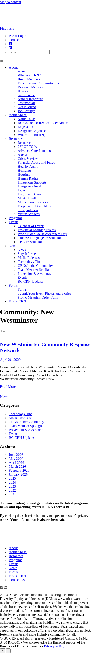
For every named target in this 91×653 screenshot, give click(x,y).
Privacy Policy (54, 646)
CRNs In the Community (35, 265)
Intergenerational (29, 186)
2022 (12, 490)
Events (13, 222)
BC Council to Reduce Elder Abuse (43, 123)
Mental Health (28, 198)
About (13, 67)
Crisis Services (28, 158)
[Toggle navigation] (2, 61)
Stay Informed (28, 254)
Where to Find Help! (32, 135)
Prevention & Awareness (35, 273)
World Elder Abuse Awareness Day (42, 234)
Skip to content (10, 2)
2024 (12, 482)
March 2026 (17, 466)
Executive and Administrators (38, 83)
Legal (22, 190)
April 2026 (16, 462)
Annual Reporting (30, 99)
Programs (15, 218)
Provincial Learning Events (37, 230)
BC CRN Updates (30, 281)
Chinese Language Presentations (40, 238)
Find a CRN (17, 301)
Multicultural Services (33, 202)
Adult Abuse (18, 115)
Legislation (25, 127)
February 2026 (19, 470)
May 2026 (16, 458)
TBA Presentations (31, 242)
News (13, 246)
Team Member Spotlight (34, 269)
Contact (14, 40)
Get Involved (27, 107)
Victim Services (29, 214)
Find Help (7, 28)
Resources (16, 139)
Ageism (23, 154)
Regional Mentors (30, 87)
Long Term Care (29, 194)
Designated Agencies (32, 131)
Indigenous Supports (32, 182)
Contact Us (17, 580)
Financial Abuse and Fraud (36, 162)
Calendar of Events (31, 226)
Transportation (28, 210)
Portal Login (17, 36)
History (23, 91)
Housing (24, 174)
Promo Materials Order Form (38, 297)
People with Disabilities (34, 206)
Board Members (29, 79)
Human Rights (28, 178)
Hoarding (24, 170)
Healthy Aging (28, 166)
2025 (12, 478)
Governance (26, 95)
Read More (8, 386)
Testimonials (26, 103)
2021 (12, 494)
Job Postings (26, 111)
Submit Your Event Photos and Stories (44, 293)
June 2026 (16, 454)
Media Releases (29, 258)
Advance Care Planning (34, 150)
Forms (13, 285)
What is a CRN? (29, 75)
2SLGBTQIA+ (28, 146)
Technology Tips (29, 261)
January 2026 (18, 474)
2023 (12, 486)
